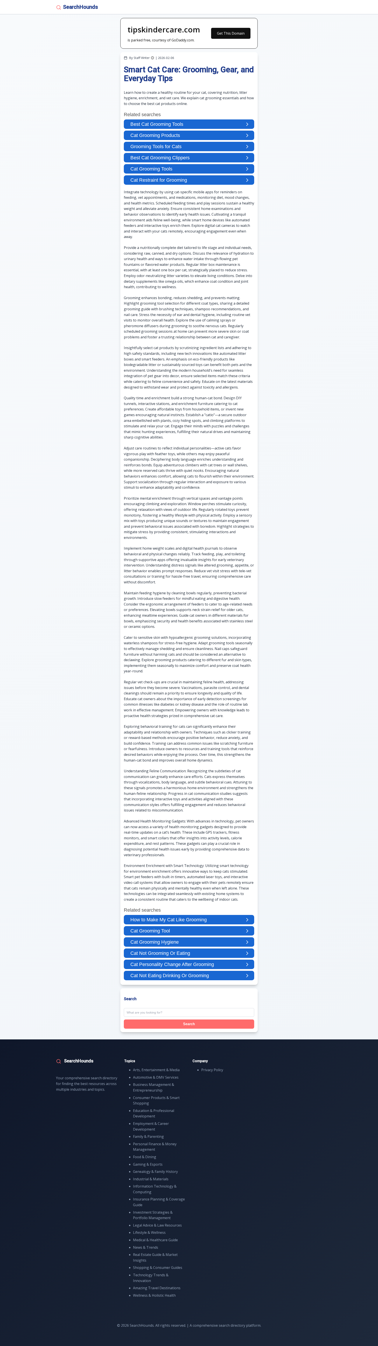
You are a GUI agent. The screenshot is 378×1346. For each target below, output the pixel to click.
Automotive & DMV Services (155, 1077)
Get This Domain (231, 33)
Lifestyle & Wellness (149, 1232)
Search (189, 1024)
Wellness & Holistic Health (154, 1295)
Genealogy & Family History (155, 1171)
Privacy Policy (212, 1069)
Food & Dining (144, 1156)
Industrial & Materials (150, 1179)
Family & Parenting (148, 1136)
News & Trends (145, 1247)
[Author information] (152, 58)
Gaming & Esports (148, 1164)
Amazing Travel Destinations (156, 1288)
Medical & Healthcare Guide (155, 1240)
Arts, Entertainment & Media (156, 1069)
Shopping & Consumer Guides (157, 1267)
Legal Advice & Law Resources (157, 1225)
